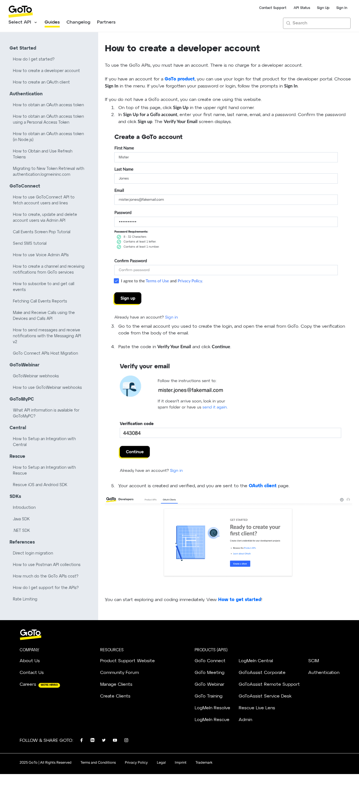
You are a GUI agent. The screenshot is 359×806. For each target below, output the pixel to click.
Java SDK (21, 519)
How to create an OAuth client (41, 82)
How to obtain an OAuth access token (48, 105)
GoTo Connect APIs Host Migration (45, 353)
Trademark (203, 762)
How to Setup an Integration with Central (44, 442)
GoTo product (180, 79)
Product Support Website (127, 661)
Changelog (78, 22)
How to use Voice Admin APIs (41, 255)
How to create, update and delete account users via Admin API (45, 218)
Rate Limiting (25, 599)
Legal (161, 762)
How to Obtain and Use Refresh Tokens (42, 154)
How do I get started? (33, 59)
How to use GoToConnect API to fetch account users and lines (44, 200)
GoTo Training (208, 696)
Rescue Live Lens (257, 708)
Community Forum (119, 673)
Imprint (181, 762)
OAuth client (263, 486)
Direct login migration (33, 553)
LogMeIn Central (256, 661)
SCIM (313, 661)
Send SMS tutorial (30, 244)
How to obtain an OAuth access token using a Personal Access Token (48, 119)
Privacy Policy (136, 762)
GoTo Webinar (209, 684)
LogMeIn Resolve (212, 708)
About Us (30, 661)
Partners (106, 22)
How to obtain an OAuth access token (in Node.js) (48, 137)
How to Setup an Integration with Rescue (44, 470)
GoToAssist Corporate (262, 673)
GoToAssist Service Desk (265, 696)
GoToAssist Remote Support (269, 684)
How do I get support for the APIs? (46, 588)
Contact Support (272, 8)
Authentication (323, 673)
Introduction (24, 508)
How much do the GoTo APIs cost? (45, 576)
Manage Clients (116, 684)
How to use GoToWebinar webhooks (47, 388)
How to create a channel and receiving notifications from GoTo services (48, 269)
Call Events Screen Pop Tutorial (41, 232)
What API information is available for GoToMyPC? (46, 413)
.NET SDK (21, 531)
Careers (28, 684)
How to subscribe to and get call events (43, 287)
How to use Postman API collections (46, 565)
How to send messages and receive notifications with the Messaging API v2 (47, 336)
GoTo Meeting (209, 673)
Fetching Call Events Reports (40, 301)
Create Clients (115, 696)
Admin (245, 720)
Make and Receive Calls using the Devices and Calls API (44, 316)
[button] (23, 23)
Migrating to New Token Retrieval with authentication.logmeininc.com (48, 172)
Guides (52, 22)
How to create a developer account (46, 71)
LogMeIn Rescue (212, 720)
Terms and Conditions (98, 762)
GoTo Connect (210, 661)
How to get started (239, 599)
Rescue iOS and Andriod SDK (40, 485)
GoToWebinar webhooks (36, 376)
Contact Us (32, 673)
